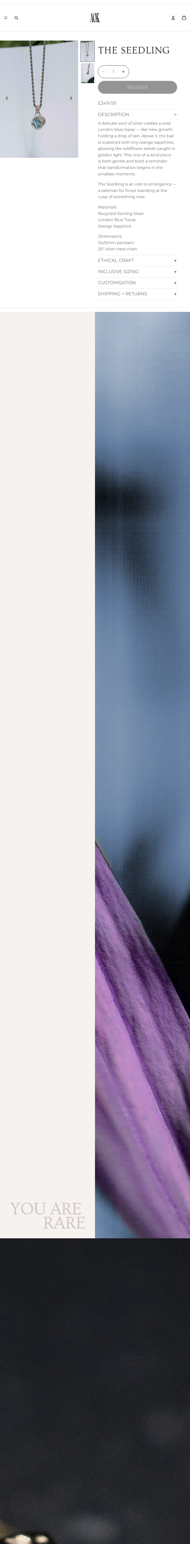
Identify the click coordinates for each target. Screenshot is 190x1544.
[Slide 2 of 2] (87, 73)
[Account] (173, 17)
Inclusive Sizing (118, 271)
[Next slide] (72, 99)
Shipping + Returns (122, 294)
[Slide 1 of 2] (87, 51)
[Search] (16, 17)
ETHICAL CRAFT (116, 260)
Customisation (117, 282)
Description (113, 114)
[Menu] (5, 17)
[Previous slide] (5, 99)
